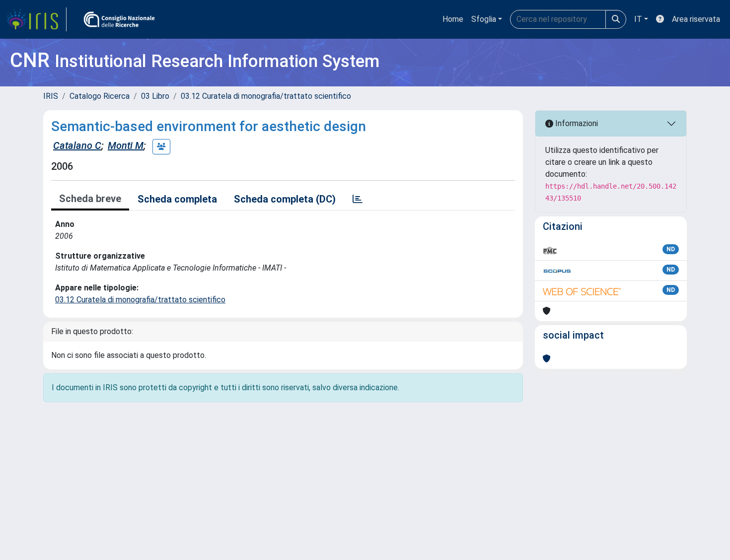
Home (452, 19)
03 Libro (155, 96)
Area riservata (696, 19)
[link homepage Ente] (119, 19)
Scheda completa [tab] (177, 199)
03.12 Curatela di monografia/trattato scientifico (266, 96)
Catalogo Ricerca (100, 96)
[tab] (357, 199)
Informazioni (575, 123)
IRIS (50, 96)
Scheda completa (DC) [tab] (285, 199)
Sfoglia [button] (483, 19)
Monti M (126, 145)
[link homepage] (36, 19)
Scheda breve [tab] (90, 199)
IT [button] (638, 19)
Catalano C (77, 145)
